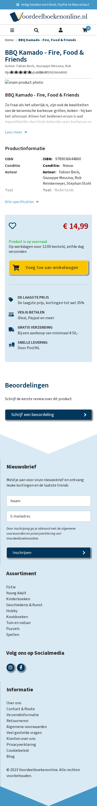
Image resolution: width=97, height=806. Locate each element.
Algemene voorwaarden (26, 726)
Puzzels (13, 628)
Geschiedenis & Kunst (24, 605)
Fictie (11, 587)
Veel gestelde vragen (24, 732)
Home (9, 40)
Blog (10, 756)
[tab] (48, 385)
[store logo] (48, 17)
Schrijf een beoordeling (32, 415)
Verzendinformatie (22, 715)
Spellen (12, 634)
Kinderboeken (18, 599)
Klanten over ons (21, 738)
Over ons (13, 703)
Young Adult (16, 593)
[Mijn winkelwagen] (84, 30)
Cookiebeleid (17, 750)
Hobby (11, 611)
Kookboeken (17, 617)
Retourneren (17, 721)
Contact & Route (20, 709)
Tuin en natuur (18, 622)
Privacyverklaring (21, 744)
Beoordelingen (27, 385)
